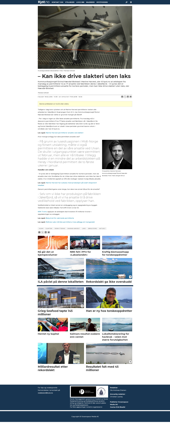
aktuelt (102, 228)
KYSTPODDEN (102, 2)
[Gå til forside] (43, 2)
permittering (60, 228)
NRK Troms (42, 212)
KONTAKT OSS (57, 2)
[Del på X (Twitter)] (125, 96)
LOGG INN (80, 2)
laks (84, 228)
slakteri (49, 228)
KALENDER (90, 2)
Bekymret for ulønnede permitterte (60, 218)
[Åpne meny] (131, 2)
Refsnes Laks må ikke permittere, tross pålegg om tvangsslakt (70, 222)
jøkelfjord (92, 228)
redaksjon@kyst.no (45, 393)
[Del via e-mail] (130, 96)
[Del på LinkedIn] (128, 96)
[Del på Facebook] (122, 96)
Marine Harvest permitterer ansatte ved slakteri (64, 133)
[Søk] (126, 2)
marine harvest (73, 228)
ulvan (41, 228)
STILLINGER (69, 2)
